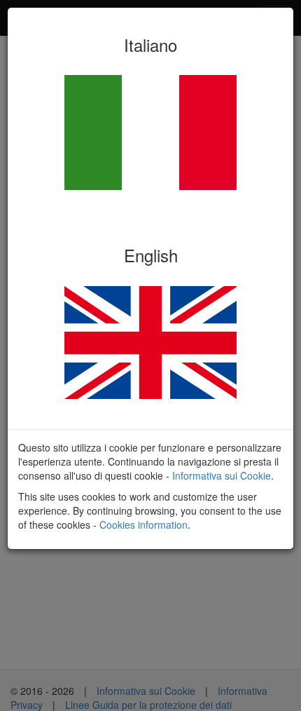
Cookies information (143, 524)
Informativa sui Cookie (221, 475)
